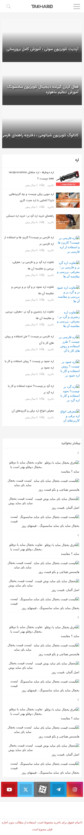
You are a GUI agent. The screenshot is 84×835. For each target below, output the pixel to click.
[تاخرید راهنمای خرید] (42, 6)
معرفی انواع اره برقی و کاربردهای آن (33, 411)
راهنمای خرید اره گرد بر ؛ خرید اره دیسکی (30, 216)
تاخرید (50, 185)
